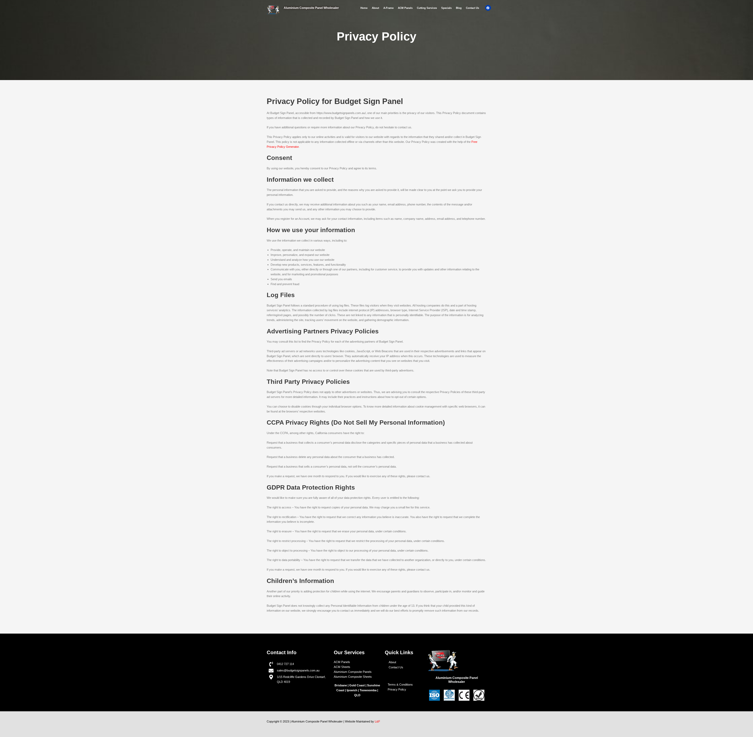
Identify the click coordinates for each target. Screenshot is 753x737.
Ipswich (352, 690)
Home (363, 7)
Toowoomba (368, 690)
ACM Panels (405, 7)
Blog (459, 7)
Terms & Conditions (400, 684)
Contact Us (472, 7)
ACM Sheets (342, 667)
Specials (446, 7)
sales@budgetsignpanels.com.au (298, 670)
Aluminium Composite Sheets (353, 676)
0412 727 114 (285, 664)
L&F (377, 721)
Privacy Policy (397, 689)
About (375, 7)
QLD (357, 695)
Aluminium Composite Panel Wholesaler (311, 7)
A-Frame (388, 7)
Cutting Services (427, 7)
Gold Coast (357, 685)
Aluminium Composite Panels (353, 671)
